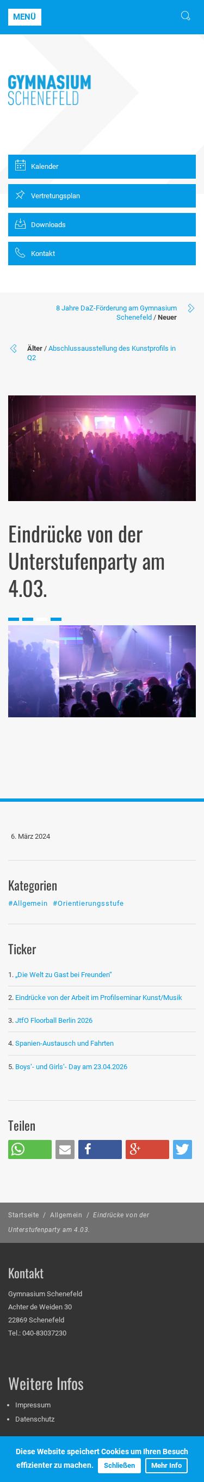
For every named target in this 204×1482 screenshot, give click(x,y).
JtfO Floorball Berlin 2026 (53, 1020)
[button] (30, 1149)
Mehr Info (166, 1465)
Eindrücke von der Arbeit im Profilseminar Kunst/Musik (98, 997)
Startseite (23, 1215)
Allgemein (66, 1215)
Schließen (119, 1465)
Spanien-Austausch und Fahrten (64, 1043)
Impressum (33, 1405)
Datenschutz (34, 1419)
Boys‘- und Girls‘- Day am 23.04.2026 (71, 1067)
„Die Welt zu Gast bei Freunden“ (64, 975)
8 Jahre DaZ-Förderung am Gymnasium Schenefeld (116, 312)
